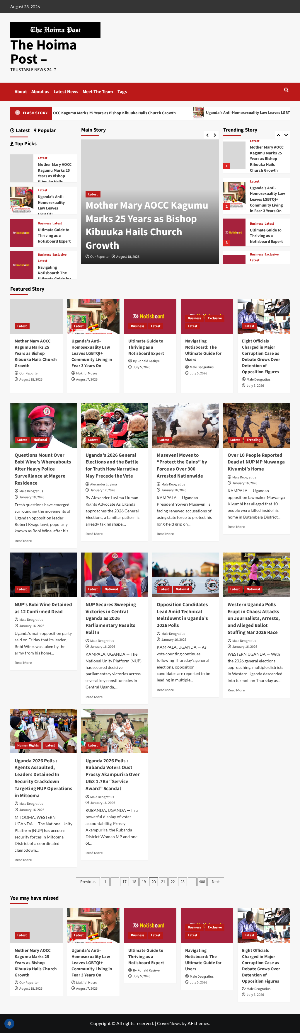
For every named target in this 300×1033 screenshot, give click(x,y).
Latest (93, 194)
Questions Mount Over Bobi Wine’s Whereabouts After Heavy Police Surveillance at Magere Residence (43, 469)
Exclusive (272, 254)
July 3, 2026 (255, 385)
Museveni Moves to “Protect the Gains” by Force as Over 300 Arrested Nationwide (182, 466)
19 (144, 882)
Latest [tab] (22, 130)
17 (124, 882)
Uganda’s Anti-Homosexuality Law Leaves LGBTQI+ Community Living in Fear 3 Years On (267, 199)
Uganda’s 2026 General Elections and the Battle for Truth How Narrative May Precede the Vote (112, 466)
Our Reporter (100, 256)
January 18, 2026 (31, 497)
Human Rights (28, 745)
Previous (88, 882)
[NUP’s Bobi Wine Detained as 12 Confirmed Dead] (43, 575)
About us (40, 91)
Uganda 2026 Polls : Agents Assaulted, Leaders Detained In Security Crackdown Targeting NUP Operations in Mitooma (43, 778)
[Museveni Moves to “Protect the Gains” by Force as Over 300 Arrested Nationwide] (185, 425)
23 (182, 882)
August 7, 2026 (87, 379)
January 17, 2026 (102, 490)
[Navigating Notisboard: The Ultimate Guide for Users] (22, 264)
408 (202, 882)
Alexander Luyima (103, 484)
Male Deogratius (202, 367)
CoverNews (169, 1023)
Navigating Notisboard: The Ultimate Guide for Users (54, 276)
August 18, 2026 (127, 256)
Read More (23, 540)
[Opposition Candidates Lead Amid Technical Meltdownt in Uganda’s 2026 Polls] (185, 575)
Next (216, 882)
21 (163, 882)
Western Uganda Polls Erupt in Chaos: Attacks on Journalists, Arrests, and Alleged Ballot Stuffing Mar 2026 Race (254, 618)
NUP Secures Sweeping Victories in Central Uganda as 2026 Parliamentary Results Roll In (111, 618)
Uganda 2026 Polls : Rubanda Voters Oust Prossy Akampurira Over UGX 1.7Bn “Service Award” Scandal (113, 774)
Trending (253, 439)
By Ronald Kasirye (146, 361)
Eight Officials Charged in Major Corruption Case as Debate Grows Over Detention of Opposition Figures (261, 356)
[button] (286, 90)
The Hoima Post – (43, 52)
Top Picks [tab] (25, 143)
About (21, 91)
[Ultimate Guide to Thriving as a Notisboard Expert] (234, 232)
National (40, 439)
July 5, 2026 (141, 367)
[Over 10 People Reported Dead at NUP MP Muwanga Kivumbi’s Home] (256, 425)
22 (173, 882)
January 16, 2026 (173, 490)
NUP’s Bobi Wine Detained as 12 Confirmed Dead (43, 608)
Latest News (66, 91)
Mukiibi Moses (86, 373)
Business (256, 223)
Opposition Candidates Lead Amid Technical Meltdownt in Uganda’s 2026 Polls (182, 615)
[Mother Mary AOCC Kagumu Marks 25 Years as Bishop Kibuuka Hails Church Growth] (234, 155)
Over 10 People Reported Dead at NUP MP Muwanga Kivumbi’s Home (256, 462)
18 (134, 882)
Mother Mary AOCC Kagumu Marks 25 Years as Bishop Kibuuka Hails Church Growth (147, 225)
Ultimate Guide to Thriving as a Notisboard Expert (266, 236)
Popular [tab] (46, 130)
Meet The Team (98, 91)
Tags (122, 91)
